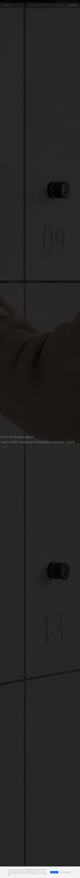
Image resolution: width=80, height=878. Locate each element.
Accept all (54, 872)
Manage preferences (65, 872)
